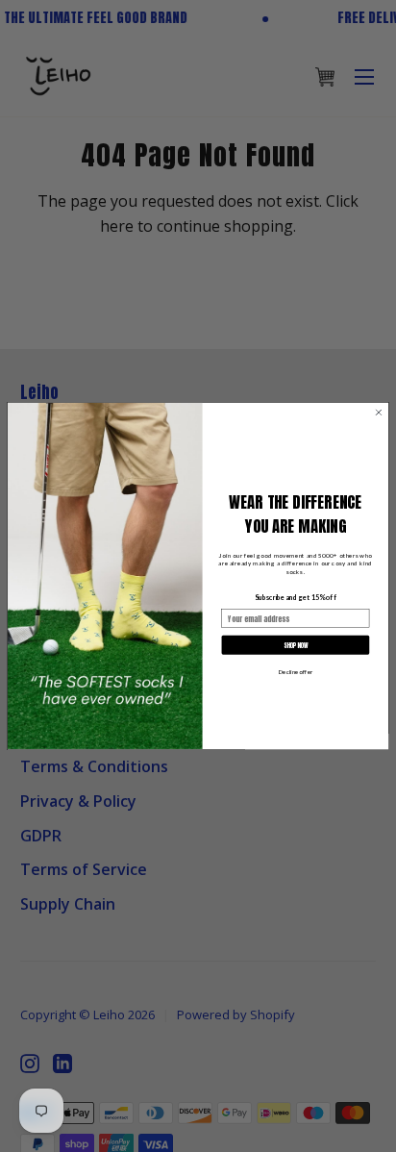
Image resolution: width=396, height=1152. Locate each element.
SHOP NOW (296, 645)
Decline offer (296, 672)
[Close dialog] (378, 412)
